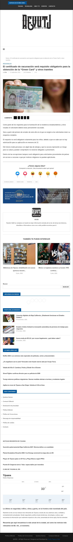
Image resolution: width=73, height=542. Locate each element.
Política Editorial (8, 410)
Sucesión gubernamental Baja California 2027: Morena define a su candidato (28, 447)
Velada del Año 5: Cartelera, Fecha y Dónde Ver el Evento (22, 367)
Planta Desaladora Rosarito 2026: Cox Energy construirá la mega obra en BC (28, 453)
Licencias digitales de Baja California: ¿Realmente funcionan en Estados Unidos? (40, 316)
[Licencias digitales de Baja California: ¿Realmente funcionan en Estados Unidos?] (8, 318)
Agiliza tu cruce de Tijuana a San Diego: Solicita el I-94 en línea (23, 385)
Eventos (44, 6)
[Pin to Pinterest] (22, 117)
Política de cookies (8, 422)
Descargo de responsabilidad (12, 418)
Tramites (29, 181)
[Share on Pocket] (28, 117)
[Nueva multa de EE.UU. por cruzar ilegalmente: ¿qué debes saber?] (8, 341)
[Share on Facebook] (15, 117)
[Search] (69, 49)
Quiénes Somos (8, 397)
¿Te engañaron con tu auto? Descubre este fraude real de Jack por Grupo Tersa (29, 361)
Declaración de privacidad (11, 405)
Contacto (52, 6)
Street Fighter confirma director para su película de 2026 (21, 373)
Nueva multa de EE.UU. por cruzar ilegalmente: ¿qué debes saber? (38, 338)
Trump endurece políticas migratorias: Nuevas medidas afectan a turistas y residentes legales (34, 379)
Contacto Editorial (8, 401)
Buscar (5, 284)
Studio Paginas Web (54, 539)
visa (36, 181)
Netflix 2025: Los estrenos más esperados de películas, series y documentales (28, 356)
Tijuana (20, 6)
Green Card (20, 181)
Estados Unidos (8, 181)
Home (7, 58)
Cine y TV (37, 6)
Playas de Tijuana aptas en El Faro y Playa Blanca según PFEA (23, 459)
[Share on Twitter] (19, 117)
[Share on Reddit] (25, 117)
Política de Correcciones (10, 414)
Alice (5, 72)
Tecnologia (28, 6)
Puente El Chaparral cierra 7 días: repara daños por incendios (23, 464)
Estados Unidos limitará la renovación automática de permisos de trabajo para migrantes (42, 328)
